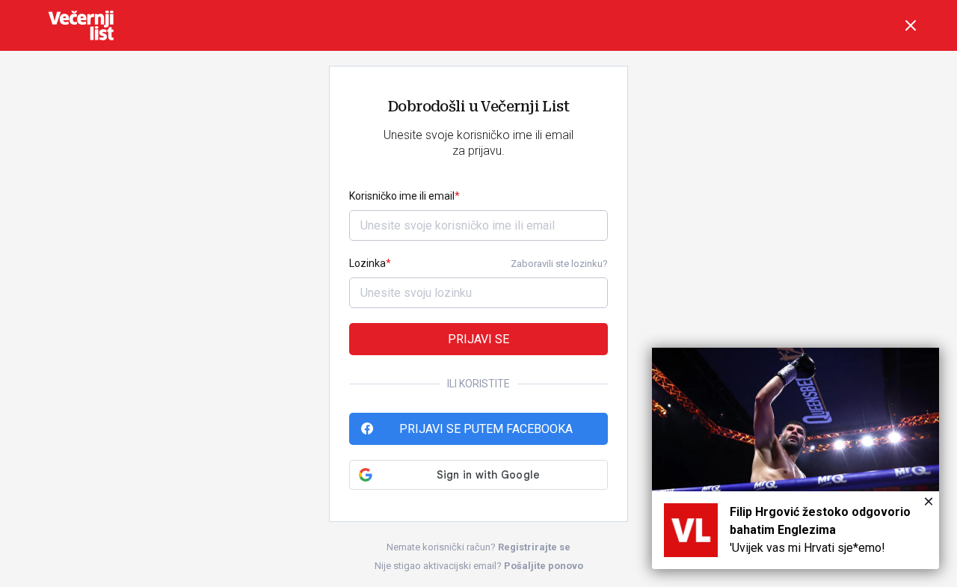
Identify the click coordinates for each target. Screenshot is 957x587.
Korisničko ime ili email (402, 196)
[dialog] (795, 458)
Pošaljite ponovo (543, 565)
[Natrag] (911, 25)
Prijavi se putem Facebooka (486, 429)
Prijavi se (478, 339)
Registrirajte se (534, 547)
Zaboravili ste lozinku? (559, 263)
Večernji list (80, 25)
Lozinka (367, 263)
